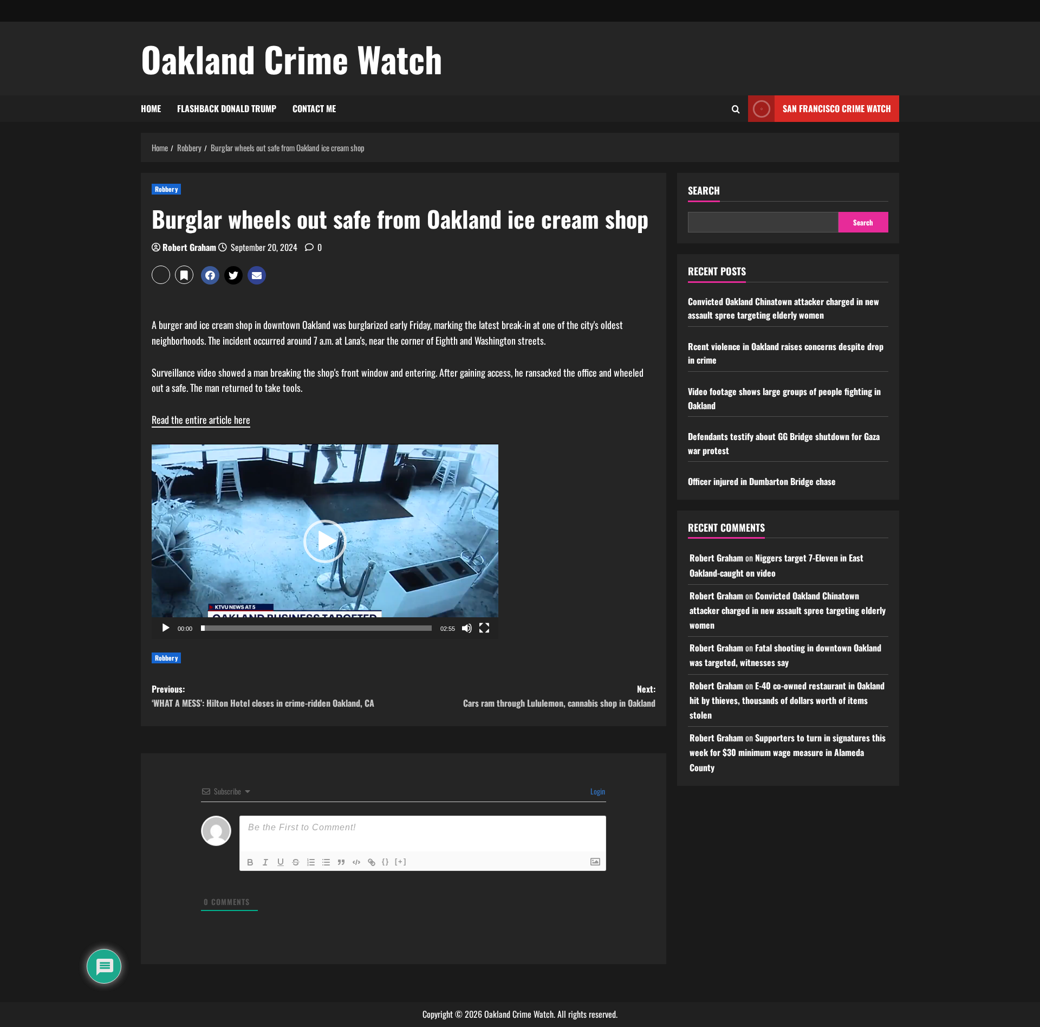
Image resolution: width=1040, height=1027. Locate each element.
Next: (559, 695)
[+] (401, 861)
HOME (151, 108)
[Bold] (250, 862)
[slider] (316, 628)
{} (385, 861)
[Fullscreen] (484, 628)
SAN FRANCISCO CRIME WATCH (837, 108)
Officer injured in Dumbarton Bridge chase (762, 481)
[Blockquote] (341, 862)
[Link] (371, 862)
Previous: (263, 695)
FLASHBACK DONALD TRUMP (226, 108)
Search (704, 190)
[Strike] (295, 862)
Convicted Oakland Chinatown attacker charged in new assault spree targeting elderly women (783, 308)
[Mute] (466, 628)
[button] (161, 275)
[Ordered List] (310, 862)
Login (597, 791)
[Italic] (265, 862)
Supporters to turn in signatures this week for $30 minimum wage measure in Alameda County (788, 752)
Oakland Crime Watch (292, 58)
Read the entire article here (201, 419)
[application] (325, 541)
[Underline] (280, 862)
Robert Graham (189, 247)
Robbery (166, 188)
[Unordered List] (326, 862)
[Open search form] (736, 109)
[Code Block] (356, 862)
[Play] (165, 628)
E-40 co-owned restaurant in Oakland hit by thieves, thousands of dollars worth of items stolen (787, 700)
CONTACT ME (314, 108)
